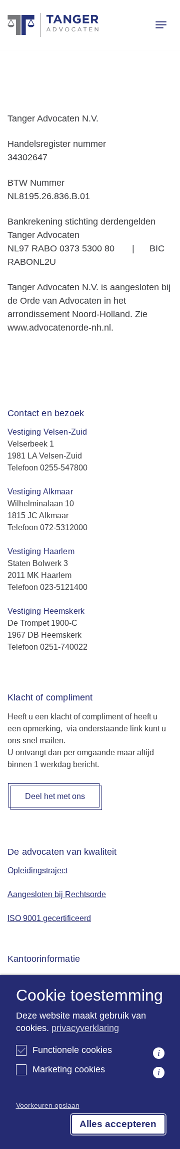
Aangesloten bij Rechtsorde (57, 894)
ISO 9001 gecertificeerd (49, 918)
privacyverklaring (85, 1028)
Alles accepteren (118, 1124)
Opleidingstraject (38, 870)
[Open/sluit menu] (161, 24)
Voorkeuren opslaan (48, 1105)
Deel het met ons (55, 796)
